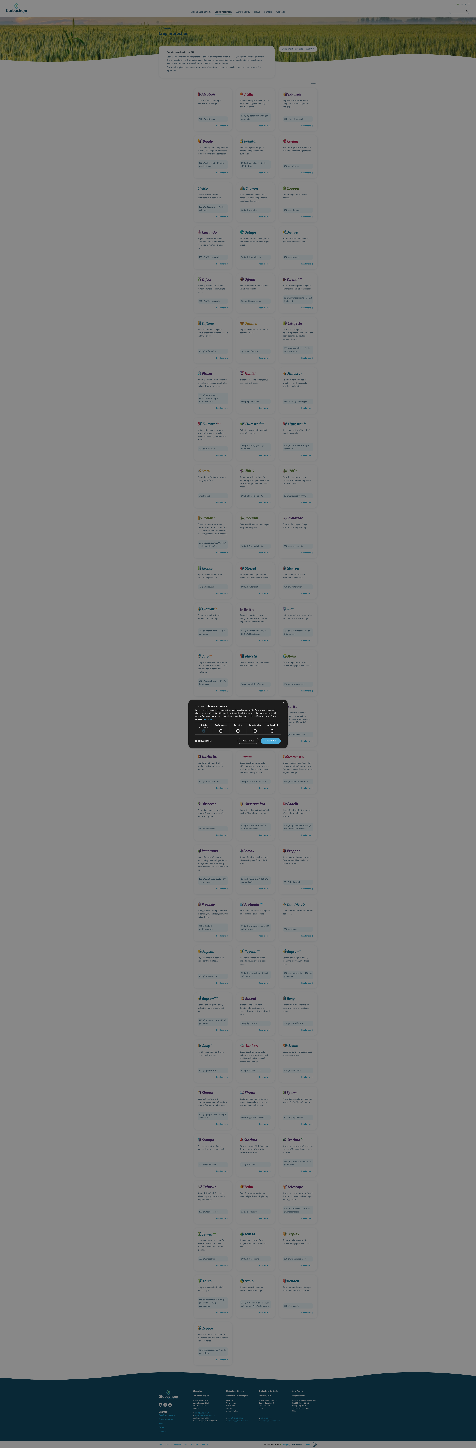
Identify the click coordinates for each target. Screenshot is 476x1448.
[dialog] (238, 724)
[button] (203, 741)
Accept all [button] (270, 741)
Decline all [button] (248, 741)
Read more (207, 719)
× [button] (283, 703)
